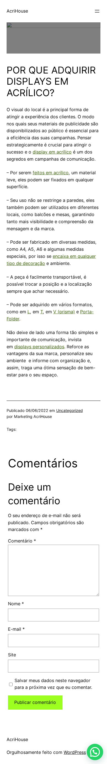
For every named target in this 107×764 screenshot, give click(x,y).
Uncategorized (69, 410)
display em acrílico (52, 152)
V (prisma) (64, 311)
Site (12, 654)
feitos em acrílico (51, 172)
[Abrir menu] (97, 11)
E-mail (16, 629)
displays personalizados (39, 346)
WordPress (75, 752)
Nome (16, 603)
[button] (95, 752)
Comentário (22, 541)
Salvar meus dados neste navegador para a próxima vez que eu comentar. (53, 684)
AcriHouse (17, 11)
